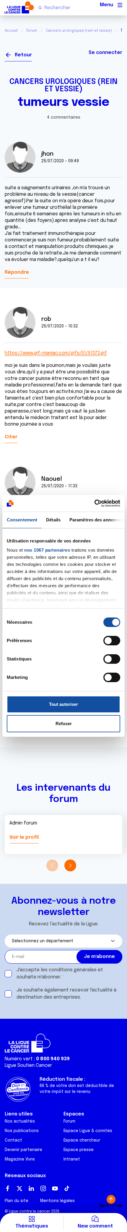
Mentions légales (57, 1201)
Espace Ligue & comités (88, 1131)
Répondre (17, 272)
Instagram (43, 1188)
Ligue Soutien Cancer (28, 1065)
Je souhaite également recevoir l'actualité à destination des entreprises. (66, 994)
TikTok (67, 1188)
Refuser (64, 723)
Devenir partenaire (23, 1150)
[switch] (111, 640)
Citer (11, 437)
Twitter (19, 1188)
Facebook (8, 1188)
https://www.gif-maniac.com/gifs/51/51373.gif (56, 353)
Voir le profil (24, 837)
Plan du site (16, 1201)
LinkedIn (31, 1188)
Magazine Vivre (20, 1159)
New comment (95, 1226)
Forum (31, 31)
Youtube (55, 1188)
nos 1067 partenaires (47, 550)
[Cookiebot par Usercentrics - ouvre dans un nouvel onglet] (94, 503)
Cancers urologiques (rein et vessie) (79, 31)
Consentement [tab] (22, 519)
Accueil (11, 31)
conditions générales (73, 969)
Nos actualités (20, 1121)
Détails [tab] (53, 519)
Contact (13, 1140)
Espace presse (79, 1150)
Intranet (72, 1159)
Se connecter (105, 52)
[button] (70, 865)
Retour (23, 55)
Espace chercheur (82, 1140)
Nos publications (22, 1131)
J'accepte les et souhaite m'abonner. (60, 973)
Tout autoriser (63, 704)
